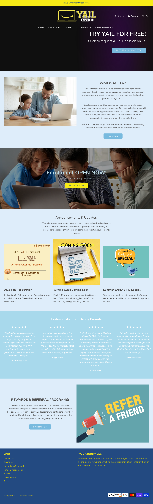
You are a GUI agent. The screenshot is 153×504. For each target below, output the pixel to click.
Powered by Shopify (26, 496)
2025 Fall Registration (18, 290)
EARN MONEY (40, 427)
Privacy (7, 473)
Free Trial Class (10, 462)
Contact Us (9, 458)
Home (41, 27)
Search (7, 481)
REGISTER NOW (76, 185)
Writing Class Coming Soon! (71, 290)
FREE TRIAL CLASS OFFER (129, 50)
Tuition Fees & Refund (14, 466)
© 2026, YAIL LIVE (10, 496)
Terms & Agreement (13, 470)
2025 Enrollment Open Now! (76, 3)
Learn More (113, 136)
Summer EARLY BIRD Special (121, 290)
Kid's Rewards (10, 477)
